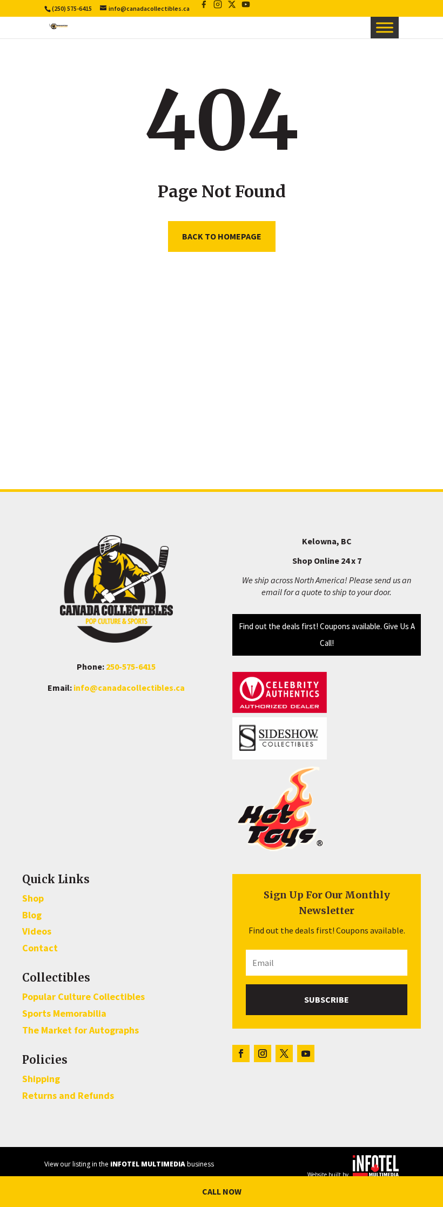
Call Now (221, 1191)
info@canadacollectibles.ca (129, 687)
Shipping (41, 1078)
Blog (32, 915)
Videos (36, 931)
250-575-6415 (131, 666)
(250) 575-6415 (72, 8)
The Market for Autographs (80, 1030)
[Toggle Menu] (384, 27)
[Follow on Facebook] (241, 1053)
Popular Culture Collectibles (83, 996)
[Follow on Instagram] (262, 1053)
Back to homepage (221, 236)
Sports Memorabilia (64, 1013)
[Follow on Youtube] (305, 1053)
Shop (33, 898)
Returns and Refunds (68, 1095)
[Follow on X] (284, 1053)
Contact (40, 948)
